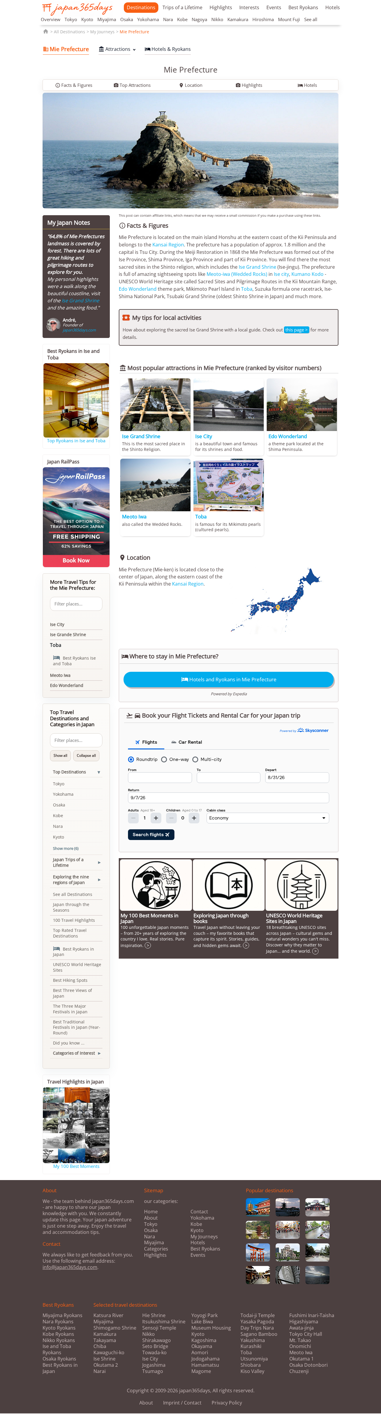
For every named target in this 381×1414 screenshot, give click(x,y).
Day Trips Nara (257, 1328)
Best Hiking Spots (70, 980)
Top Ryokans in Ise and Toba (76, 440)
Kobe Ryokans (58, 1334)
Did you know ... (69, 1043)
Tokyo (71, 19)
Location (190, 85)
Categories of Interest (74, 1053)
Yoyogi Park (204, 1315)
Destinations (141, 7)
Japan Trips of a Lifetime (68, 862)
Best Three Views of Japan (72, 993)
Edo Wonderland (138, 289)
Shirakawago (156, 1340)
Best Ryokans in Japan (73, 951)
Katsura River (108, 1315)
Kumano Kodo (307, 274)
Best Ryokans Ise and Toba (74, 660)
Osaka (126, 19)
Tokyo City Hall (305, 1334)
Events (273, 7)
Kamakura (237, 19)
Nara (168, 19)
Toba (246, 289)
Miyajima (106, 19)
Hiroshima (263, 19)
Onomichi (300, 1346)
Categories (156, 1248)
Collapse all (86, 755)
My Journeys (102, 31)
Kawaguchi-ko (108, 1352)
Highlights (221, 7)
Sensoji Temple (159, 1328)
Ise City (57, 624)
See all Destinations (72, 894)
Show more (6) (66, 848)
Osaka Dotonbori (308, 1365)
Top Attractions (132, 85)
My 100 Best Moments (76, 1166)
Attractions (114, 49)
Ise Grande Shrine (68, 634)
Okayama (201, 1346)
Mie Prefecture (134, 31)
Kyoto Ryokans (59, 1328)
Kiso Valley (252, 1371)
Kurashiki (251, 1346)
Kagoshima (203, 1340)
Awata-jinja (301, 1328)
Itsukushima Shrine (163, 1322)
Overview (50, 19)
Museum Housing (211, 1328)
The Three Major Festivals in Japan (70, 1009)
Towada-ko (154, 1352)
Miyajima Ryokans (62, 1315)
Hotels (332, 7)
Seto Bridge (155, 1346)
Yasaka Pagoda (257, 1322)
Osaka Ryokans (59, 1358)
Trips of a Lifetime (182, 7)
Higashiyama (303, 1322)
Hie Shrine (153, 1315)
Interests (249, 7)
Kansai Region (168, 244)
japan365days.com (79, 330)
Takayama (104, 1340)
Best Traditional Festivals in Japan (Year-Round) (76, 1027)
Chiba (99, 1346)
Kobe (182, 19)
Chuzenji (299, 1371)
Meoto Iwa (60, 675)
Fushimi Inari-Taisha (311, 1315)
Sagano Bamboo (259, 1334)
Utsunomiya (254, 1359)
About (151, 1218)
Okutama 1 (301, 1359)
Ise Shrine (104, 1359)
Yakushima (253, 1340)
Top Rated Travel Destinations (70, 933)
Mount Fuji (289, 19)
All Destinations (69, 31)
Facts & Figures (73, 85)
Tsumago (152, 1371)
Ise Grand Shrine (257, 267)
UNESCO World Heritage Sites (77, 967)
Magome (201, 1371)
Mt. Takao (300, 1340)
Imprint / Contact (182, 1402)
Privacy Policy (227, 1402)
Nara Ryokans (58, 1321)
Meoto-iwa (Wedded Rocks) (237, 274)
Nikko (217, 19)
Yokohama (148, 19)
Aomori (199, 1352)
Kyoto (87, 19)
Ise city (281, 274)
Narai (99, 1371)
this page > (296, 330)
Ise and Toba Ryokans (57, 1349)
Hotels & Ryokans (168, 49)
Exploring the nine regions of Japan (71, 879)
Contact (199, 1211)
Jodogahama (205, 1359)
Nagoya (199, 19)
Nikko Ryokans (59, 1340)
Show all (60, 755)
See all (310, 19)
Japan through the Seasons (71, 907)
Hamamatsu (205, 1365)
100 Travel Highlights (74, 920)
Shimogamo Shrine (114, 1328)
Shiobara (251, 1365)
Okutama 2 (105, 1365)
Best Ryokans (303, 7)
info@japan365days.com (70, 1267)
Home (151, 1211)
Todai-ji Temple (258, 1315)
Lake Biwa (202, 1322)
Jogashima (153, 1365)
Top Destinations (69, 772)
